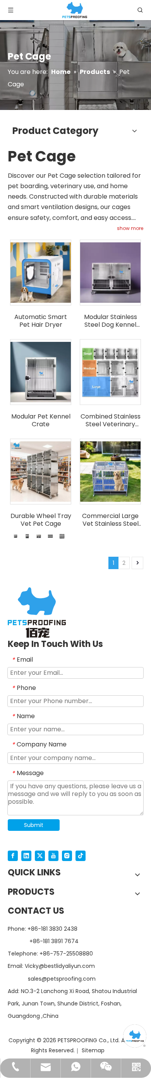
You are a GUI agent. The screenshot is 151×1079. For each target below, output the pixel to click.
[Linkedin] (26, 855)
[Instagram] (67, 855)
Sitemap (93, 1050)
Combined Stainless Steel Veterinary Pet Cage (111, 420)
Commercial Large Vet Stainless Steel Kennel (110, 520)
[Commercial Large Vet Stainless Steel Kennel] (110, 471)
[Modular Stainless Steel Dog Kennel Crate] (110, 272)
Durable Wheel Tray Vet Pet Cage (40, 520)
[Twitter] (40, 855)
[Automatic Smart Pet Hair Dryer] (40, 272)
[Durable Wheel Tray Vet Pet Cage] (40, 471)
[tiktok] (81, 855)
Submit (33, 825)
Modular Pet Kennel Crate (40, 420)
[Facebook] (13, 855)
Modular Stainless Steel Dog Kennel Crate (110, 321)
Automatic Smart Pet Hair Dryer (40, 321)
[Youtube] (53, 855)
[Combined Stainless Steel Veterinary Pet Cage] (110, 372)
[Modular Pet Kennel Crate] (40, 372)
